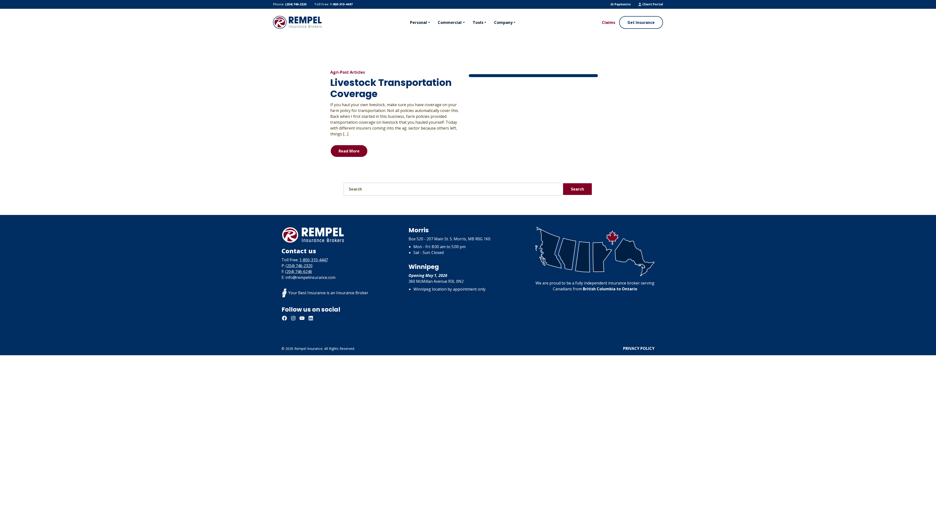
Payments (622, 4)
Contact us (299, 251)
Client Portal (652, 4)
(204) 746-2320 (289, 4)
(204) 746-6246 (298, 271)
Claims (608, 22)
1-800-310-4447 (333, 4)
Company (503, 22)
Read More (349, 151)
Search (577, 189)
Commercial (450, 22)
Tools (478, 22)
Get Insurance (641, 22)
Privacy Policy (638, 348)
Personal (418, 22)
